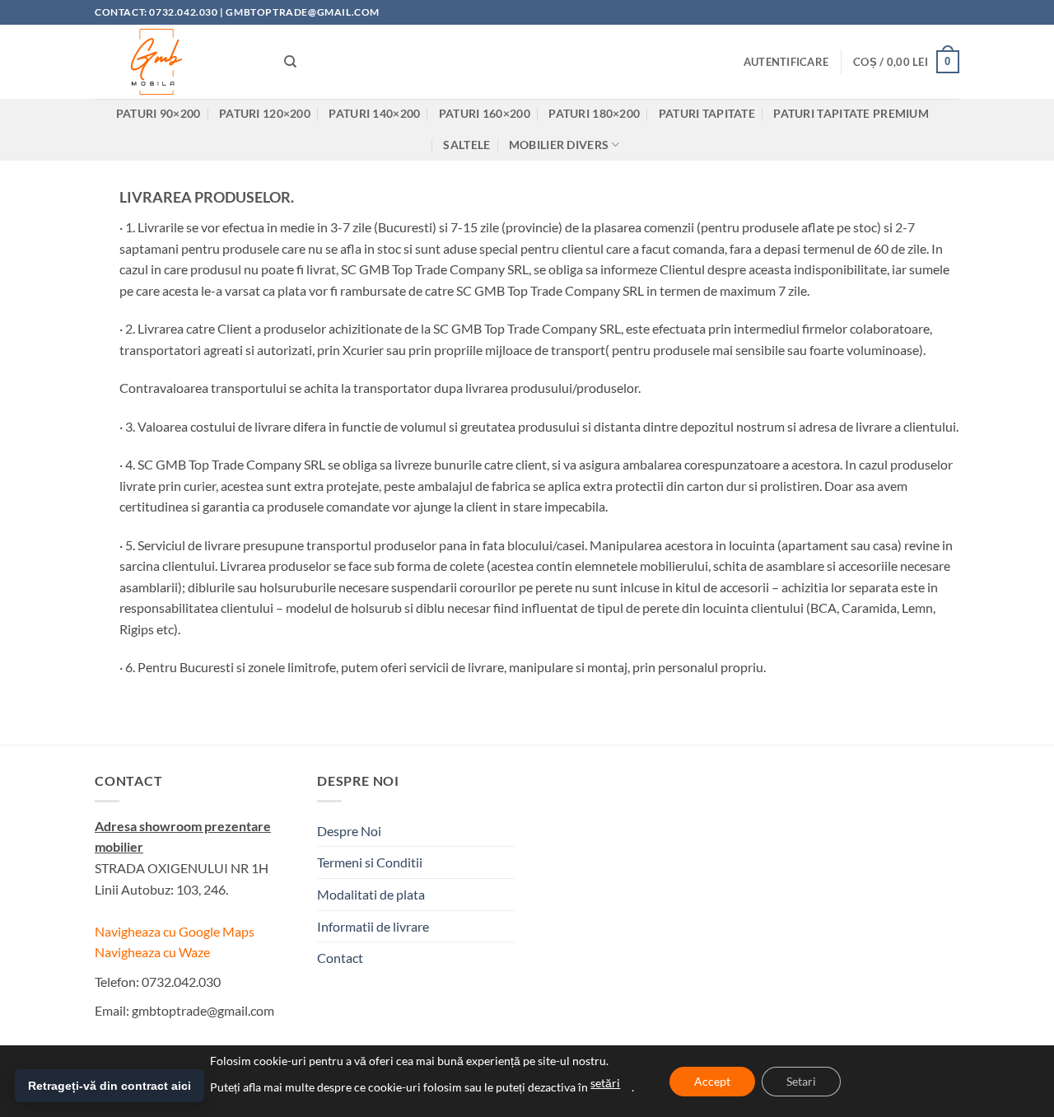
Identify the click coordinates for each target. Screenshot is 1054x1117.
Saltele (466, 145)
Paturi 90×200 (158, 113)
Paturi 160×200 (484, 113)
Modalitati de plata (371, 894)
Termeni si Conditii (369, 862)
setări (605, 1083)
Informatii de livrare (373, 926)
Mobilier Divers (559, 145)
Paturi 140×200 (374, 113)
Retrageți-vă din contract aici (109, 1085)
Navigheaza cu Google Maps (174, 931)
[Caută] (290, 61)
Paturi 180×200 (594, 113)
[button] (786, 61)
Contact (340, 957)
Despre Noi (349, 831)
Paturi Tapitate (707, 113)
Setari (801, 1081)
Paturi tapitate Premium (851, 113)
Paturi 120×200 (264, 113)
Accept (712, 1081)
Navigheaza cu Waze (152, 952)
